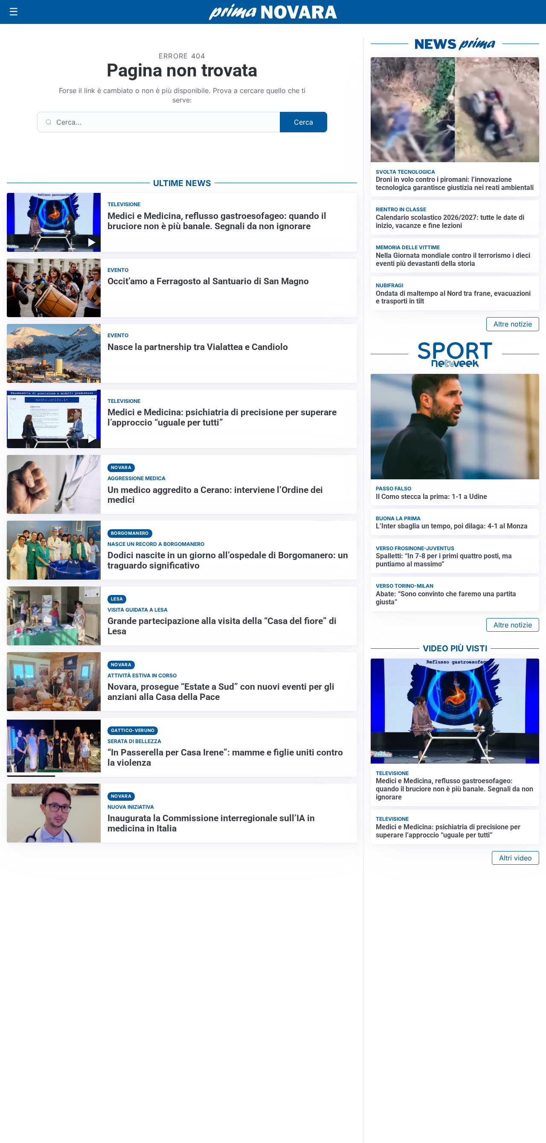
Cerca (303, 122)
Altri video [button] (515, 858)
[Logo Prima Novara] (273, 12)
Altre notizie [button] (513, 324)
